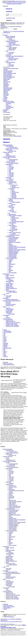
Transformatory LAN (10, 155)
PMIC (10, 243)
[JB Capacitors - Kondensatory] (6, 81)
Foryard (5, 337)
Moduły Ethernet (12, 48)
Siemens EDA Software (8, 101)
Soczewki (11, 53)
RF (9, 213)
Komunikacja (11, 188)
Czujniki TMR (12, 160)
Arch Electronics (6, 330)
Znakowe (8, 317)
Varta (4, 354)
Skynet (4, 352)
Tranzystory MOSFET (13, 163)
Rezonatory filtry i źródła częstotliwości (11, 300)
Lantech (5, 340)
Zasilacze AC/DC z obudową (12, 325)
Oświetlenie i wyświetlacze (14, 242)
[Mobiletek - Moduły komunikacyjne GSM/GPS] (6, 85)
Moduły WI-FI (9, 286)
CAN (12, 189)
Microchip (11, 266)
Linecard (5, 100)
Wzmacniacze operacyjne (14, 235)
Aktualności (5, 109)
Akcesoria (11, 259)
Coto (4, 333)
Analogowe (11, 179)
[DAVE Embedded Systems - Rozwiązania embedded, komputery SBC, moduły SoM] (9, 73)
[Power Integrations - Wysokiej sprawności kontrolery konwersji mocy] (7, 87)
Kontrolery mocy (12, 239)
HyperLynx (8, 103)
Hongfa (5, 339)
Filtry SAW (11, 57)
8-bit (10, 170)
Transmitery (14, 197)
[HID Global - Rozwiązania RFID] (6, 79)
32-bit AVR (11, 168)
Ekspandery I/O (12, 181)
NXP (10, 267)
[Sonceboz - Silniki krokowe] (6, 95)
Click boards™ (12, 264)
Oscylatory (8, 303)
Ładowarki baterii (12, 256)
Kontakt (5, 111)
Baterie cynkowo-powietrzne (12, 148)
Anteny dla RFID (10, 309)
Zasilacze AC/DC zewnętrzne (12, 326)
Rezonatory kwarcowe (13, 58)
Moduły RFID (9, 311)
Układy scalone (12, 43)
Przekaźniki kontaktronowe (12, 299)
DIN (10, 63)
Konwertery (8, 278)
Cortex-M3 (11, 174)
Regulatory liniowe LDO (14, 250)
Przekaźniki (5, 298)
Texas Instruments (12, 272)
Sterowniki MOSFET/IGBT (17, 221)
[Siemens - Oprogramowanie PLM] (5, 92)
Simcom (5, 351)
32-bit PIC (11, 169)
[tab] (15, 139)
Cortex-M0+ (11, 172)
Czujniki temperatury (13, 159)
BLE (10, 282)
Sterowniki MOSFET (13, 253)
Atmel (10, 262)
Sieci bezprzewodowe (10, 290)
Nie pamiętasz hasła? (10, 18)
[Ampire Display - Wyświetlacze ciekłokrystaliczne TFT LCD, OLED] (5, 69)
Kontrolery (11, 200)
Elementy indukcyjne (7, 152)
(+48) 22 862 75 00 (20, 22)
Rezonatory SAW (12, 59)
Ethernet (13, 191)
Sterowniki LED (12, 214)
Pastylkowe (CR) (12, 151)
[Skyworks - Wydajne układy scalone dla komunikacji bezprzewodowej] (6, 93)
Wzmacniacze (14, 228)
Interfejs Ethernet (15, 217)
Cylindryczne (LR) (13, 147)
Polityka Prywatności (7, 363)
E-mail (7, 14)
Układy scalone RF (13, 292)
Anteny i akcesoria (13, 47)
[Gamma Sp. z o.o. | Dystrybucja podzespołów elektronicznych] (14, 27)
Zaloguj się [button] (5, 6)
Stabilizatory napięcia (13, 252)
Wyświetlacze (6, 315)
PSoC (10, 269)
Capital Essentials (10, 107)
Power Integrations (7, 348)
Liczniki (13, 227)
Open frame (11, 64)
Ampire (5, 329)
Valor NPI (8, 108)
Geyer (4, 338)
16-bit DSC (11, 166)
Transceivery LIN (15, 187)
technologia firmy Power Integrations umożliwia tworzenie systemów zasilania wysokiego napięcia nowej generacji (14, 2)
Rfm (4, 350)
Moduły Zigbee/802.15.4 (11, 288)
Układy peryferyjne (13, 230)
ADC (12, 208)
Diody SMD (11, 52)
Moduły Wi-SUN (9, 287)
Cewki (7, 153)
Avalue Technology (7, 332)
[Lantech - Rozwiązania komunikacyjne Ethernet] (5, 83)
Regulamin (5, 362)
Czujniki (8, 158)
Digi (4, 335)
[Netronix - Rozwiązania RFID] (5, 86)
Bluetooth (11, 280)
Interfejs (10, 183)
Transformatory (12, 39)
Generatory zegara (13, 182)
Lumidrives (5, 343)
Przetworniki (11, 207)
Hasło (7, 15)
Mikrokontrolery (12, 42)
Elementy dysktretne (10, 161)
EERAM (13, 204)
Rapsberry (11, 270)
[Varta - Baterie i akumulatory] (5, 96)
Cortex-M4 (11, 175)
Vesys (7, 104)
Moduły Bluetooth (10, 281)
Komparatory (14, 226)
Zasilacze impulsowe (7, 318)
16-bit (10, 165)
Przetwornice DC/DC (10, 321)
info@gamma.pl (11, 22)
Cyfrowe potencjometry (14, 237)
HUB (7, 276)
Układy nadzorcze (13, 255)
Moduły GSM (9, 284)
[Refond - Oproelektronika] (5, 91)
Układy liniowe (12, 225)
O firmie (5, 98)
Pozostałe (13, 186)
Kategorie (5, 35)
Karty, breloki (12, 314)
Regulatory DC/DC (13, 248)
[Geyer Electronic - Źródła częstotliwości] (7, 78)
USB (12, 224)
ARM (10, 171)
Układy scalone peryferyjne (15, 232)
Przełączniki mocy (13, 245)
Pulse (4, 349)
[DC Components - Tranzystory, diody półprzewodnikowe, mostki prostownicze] (7, 74)
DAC (12, 209)
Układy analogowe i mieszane (15, 215)
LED (4, 294)
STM (10, 271)
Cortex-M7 (11, 176)
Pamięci (10, 203)
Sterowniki (13, 220)
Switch (7, 293)
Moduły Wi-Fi (12, 49)
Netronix (5, 346)
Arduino (10, 260)
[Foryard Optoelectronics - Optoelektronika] (9, 76)
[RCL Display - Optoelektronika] (6, 90)
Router (7, 289)
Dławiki (10, 38)
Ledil (4, 341)
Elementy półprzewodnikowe (9, 157)
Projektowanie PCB (10, 102)
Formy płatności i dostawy (9, 364)
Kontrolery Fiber (15, 192)
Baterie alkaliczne (10, 146)
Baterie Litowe (9, 149)
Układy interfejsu (12, 222)
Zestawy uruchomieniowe (14, 44)
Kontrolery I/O (14, 185)
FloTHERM (8, 106)
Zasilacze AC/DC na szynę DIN (13, 322)
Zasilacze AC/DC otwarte (11, 323)
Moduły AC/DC (9, 320)
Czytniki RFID (9, 310)
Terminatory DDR (13, 254)
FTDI (10, 265)
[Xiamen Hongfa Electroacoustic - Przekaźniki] (5, 80)
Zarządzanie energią (10, 236)
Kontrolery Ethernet (15, 202)
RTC (12, 231)
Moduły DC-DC (12, 241)
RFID (4, 306)
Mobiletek (5, 345)
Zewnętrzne (11, 66)
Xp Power (5, 356)
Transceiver (13, 196)
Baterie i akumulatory (8, 144)
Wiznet (4, 355)
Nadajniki (13, 193)
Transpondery (9, 312)
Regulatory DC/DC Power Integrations (17, 249)
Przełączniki (8, 177)
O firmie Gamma (7, 607)
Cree (4, 334)
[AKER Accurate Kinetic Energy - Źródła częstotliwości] (10, 68)
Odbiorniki (13, 194)
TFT (7, 316)
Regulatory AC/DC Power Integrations (17, 247)
